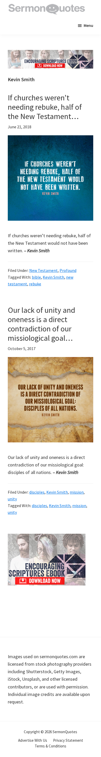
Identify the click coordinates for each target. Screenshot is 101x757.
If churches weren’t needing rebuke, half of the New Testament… (45, 107)
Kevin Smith (53, 277)
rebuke (35, 283)
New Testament (43, 270)
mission (77, 492)
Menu (88, 25)
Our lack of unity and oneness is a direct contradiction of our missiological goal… (41, 324)
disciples (37, 492)
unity (12, 498)
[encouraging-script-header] (50, 54)
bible (36, 277)
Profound (68, 270)
